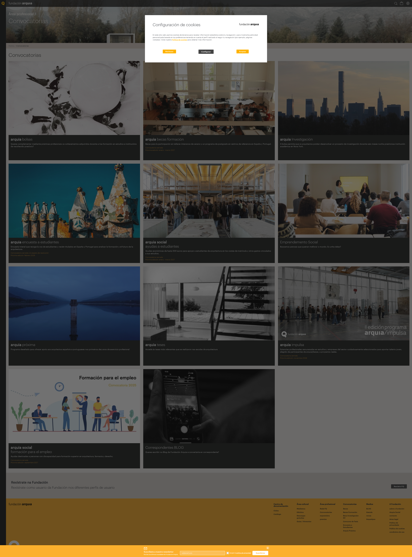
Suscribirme (260, 553)
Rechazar (169, 51)
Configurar (206, 52)
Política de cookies (179, 40)
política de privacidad (243, 553)
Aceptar (242, 51)
